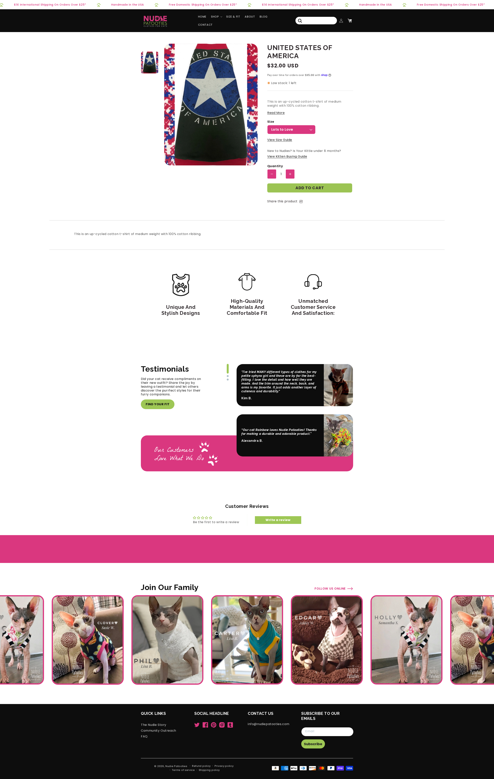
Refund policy (201, 766)
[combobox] (316, 20)
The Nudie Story (153, 725)
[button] (216, 17)
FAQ (144, 736)
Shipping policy (209, 770)
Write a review (278, 520)
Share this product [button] (282, 201)
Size (270, 122)
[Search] (300, 21)
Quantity (275, 166)
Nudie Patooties (176, 766)
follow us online (330, 588)
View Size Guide (279, 140)
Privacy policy (224, 766)
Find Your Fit (158, 404)
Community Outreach (158, 730)
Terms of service (183, 770)
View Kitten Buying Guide (287, 156)
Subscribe (313, 744)
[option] (149, 62)
